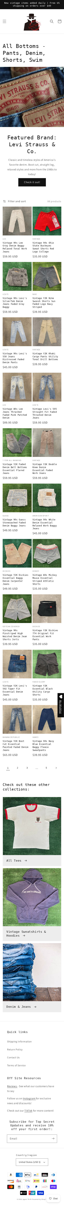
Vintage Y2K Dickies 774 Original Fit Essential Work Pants (45, 634)
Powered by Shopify (39, 1199)
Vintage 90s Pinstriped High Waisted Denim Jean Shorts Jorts (15, 634)
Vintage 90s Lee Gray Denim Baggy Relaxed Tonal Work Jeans (15, 247)
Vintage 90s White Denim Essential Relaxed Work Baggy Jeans (45, 524)
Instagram (29, 1098)
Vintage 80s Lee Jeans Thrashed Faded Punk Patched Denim (15, 413)
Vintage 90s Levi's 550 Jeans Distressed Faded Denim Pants (15, 358)
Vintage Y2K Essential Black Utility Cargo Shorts (43, 690)
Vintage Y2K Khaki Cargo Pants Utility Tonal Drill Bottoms (45, 356)
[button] (4, 21)
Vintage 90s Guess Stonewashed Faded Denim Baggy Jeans (14, 522)
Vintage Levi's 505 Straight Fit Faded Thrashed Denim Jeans (45, 413)
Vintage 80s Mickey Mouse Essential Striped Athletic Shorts (45, 579)
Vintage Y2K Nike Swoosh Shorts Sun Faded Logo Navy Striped (44, 302)
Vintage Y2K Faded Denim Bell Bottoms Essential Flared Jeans (15, 468)
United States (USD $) (30, 1162)
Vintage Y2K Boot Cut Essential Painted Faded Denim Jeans (15, 745)
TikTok (28, 1110)
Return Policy (15, 1049)
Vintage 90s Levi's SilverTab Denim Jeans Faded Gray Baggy (15, 302)
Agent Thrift (27, 1199)
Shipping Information (19, 1041)
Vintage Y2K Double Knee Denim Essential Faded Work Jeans (45, 468)
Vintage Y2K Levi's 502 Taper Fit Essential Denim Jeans (15, 690)
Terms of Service (16, 1065)
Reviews (12, 1086)
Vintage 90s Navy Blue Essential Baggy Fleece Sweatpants (43, 745)
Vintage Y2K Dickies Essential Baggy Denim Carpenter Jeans (15, 579)
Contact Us (13, 1057)
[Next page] (56, 768)
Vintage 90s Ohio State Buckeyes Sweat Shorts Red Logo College (43, 247)
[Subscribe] (53, 1138)
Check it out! (32, 182)
